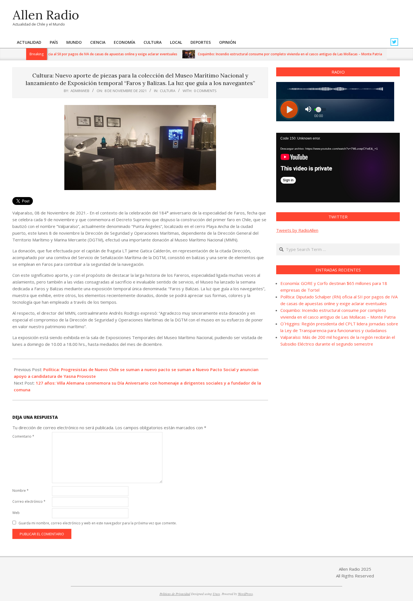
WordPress (245, 593)
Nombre (20, 490)
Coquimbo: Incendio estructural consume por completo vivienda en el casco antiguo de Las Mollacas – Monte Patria (279, 54)
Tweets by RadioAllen (297, 230)
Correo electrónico (29, 501)
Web (16, 512)
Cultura (167, 90)
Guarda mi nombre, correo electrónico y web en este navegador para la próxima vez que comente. (98, 523)
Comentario (23, 436)
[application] (338, 167)
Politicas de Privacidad (175, 593)
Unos (216, 593)
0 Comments (205, 90)
